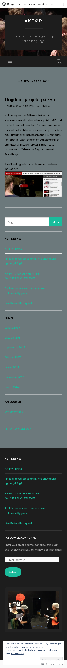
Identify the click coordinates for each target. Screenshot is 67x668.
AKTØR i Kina (13, 248)
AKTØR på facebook (18, 428)
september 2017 (15, 347)
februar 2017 (13, 357)
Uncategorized (14, 411)
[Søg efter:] (33, 221)
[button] (25, 619)
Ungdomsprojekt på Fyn (30, 99)
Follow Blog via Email (20, 537)
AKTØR (33, 21)
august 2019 (12, 327)
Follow (13, 572)
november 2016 (14, 377)
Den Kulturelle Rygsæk (19, 303)
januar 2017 (12, 367)
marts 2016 (12, 387)
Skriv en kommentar (38, 105)
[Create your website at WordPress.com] (33, 4)
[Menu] (10, 61)
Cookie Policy (17, 653)
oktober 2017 (13, 337)
